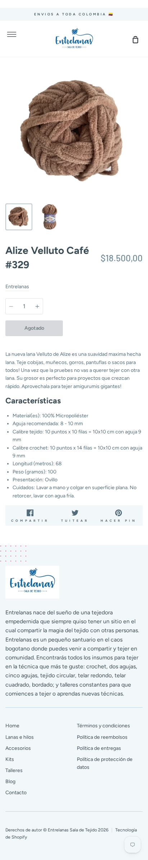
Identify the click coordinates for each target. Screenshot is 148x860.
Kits (9, 759)
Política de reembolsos (102, 737)
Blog (10, 781)
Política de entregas (99, 748)
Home (12, 726)
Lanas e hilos (19, 737)
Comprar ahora (103, 328)
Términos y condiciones (103, 726)
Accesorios (18, 748)
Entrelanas (17, 287)
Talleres (14, 770)
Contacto (16, 793)
